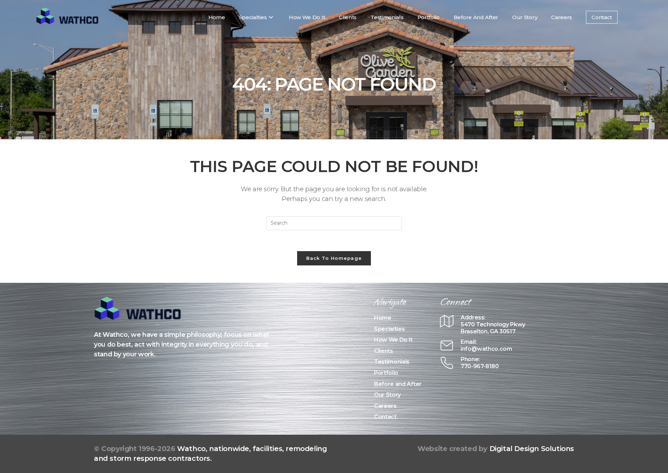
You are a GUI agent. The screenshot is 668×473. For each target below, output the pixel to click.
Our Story (387, 394)
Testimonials (391, 361)
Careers (385, 406)
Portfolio (386, 373)
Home (382, 318)
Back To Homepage (334, 258)
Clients (383, 351)
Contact (385, 416)
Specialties (389, 329)
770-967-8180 (480, 366)
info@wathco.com (486, 349)
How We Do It (393, 339)
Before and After (398, 384)
